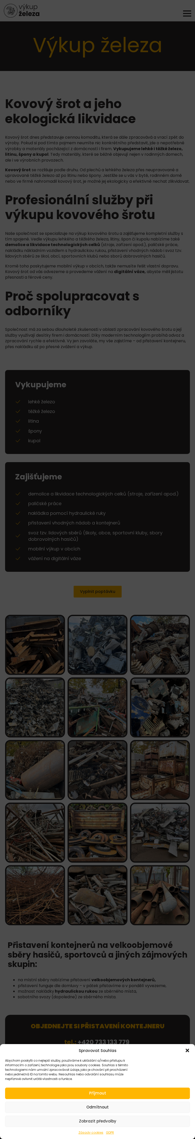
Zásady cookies (90, 1132)
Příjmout (97, 1093)
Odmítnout (97, 1107)
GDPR (110, 1132)
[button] (187, 1050)
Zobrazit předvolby (97, 1121)
